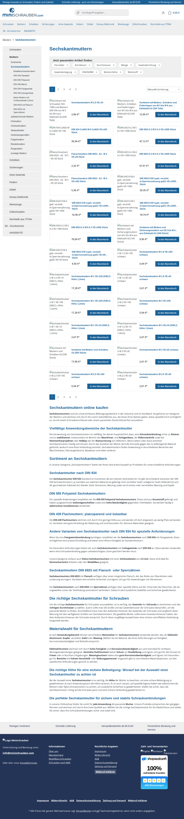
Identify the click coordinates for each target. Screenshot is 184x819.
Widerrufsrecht (102, 755)
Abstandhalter (17, 130)
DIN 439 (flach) (20, 84)
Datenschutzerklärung (106, 762)
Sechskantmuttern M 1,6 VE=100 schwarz (155, 253)
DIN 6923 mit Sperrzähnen (19, 110)
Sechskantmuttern (20, 67)
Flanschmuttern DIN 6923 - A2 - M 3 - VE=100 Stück (89, 180)
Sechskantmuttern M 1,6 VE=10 (87, 102)
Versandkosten (83, 810)
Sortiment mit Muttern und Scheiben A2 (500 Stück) (89, 351)
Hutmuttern (16, 121)
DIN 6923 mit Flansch (23, 105)
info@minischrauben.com (18, 753)
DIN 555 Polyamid (21, 80)
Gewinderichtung (147, 65)
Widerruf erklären (105, 771)
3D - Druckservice (14, 226)
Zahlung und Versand (106, 766)
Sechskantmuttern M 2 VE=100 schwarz (155, 302)
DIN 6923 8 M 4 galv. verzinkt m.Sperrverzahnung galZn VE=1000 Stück (90, 206)
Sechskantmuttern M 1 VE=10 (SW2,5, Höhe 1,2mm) (90, 326)
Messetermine (56, 755)
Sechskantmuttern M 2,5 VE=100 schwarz (87, 375)
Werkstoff (133, 72)
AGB (97, 758)
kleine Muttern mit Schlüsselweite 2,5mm (23, 99)
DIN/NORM (88, 72)
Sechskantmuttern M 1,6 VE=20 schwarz (155, 277)
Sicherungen (16, 167)
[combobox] (105, 13)
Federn (13, 182)
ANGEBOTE (16, 232)
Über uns (53, 751)
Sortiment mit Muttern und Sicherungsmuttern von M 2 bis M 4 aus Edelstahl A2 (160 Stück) (157, 230)
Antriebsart (81, 65)
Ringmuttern (16, 149)
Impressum (100, 751)
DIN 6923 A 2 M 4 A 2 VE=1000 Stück (157, 154)
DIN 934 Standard (21, 75)
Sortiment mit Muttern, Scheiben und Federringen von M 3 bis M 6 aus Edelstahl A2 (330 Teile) (158, 105)
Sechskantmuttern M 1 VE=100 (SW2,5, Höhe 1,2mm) (91, 277)
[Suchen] (78, 13)
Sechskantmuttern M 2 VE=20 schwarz (158, 350)
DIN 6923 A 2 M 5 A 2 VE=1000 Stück (157, 129)
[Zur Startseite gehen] (23, 12)
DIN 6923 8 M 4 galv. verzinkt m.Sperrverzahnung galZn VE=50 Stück (89, 255)
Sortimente (16, 62)
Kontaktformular (28, 762)
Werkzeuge (15, 204)
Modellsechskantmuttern (24, 71)
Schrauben (15, 49)
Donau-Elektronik (18, 197)
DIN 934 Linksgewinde (23, 93)
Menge (125, 65)
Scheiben (14, 160)
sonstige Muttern (19, 153)
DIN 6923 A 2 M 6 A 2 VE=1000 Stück (89, 227)
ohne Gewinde (17, 175)
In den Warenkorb (99, 114)
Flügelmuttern (17, 139)
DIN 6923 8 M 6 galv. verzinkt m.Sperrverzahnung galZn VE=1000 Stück (158, 181)
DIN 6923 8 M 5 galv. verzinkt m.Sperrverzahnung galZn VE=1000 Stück (158, 206)
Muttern (13, 57)
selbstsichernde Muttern (22, 117)
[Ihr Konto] (163, 12)
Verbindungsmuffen (20, 135)
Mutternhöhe (111, 72)
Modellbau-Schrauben (60, 758)
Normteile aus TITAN (20, 219)
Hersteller (59, 65)
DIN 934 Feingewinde (22, 89)
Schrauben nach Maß (59, 762)
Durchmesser (104, 65)
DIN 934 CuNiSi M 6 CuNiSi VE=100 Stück (89, 131)
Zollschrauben (17, 212)
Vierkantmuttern (18, 126)
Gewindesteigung (63, 72)
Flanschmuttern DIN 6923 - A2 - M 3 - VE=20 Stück (89, 155)
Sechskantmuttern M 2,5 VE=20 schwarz (155, 375)
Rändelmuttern (18, 144)
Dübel (12, 189)
